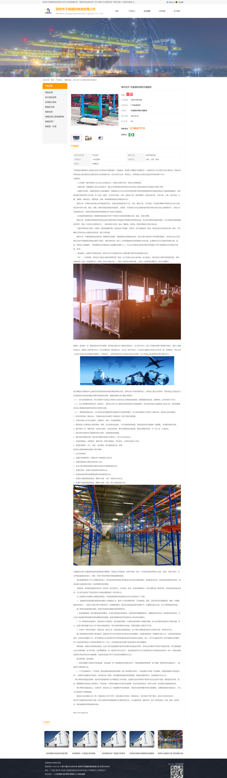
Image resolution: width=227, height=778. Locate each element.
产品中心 (132, 11)
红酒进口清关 (50, 102)
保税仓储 (68, 80)
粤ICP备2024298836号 (69, 766)
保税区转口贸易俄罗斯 (54, 117)
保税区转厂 (50, 122)
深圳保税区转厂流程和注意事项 (56, 753)
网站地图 (81, 774)
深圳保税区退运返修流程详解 (170, 753)
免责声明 (65, 774)
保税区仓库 (50, 107)
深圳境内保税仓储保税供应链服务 (85, 753)
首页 (117, 11)
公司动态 (162, 11)
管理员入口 (74, 774)
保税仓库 (49, 112)
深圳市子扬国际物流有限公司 (88, 766)
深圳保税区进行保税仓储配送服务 (141, 753)
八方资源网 (58, 774)
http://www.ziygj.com (80, 713)
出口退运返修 (50, 97)
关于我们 (177, 11)
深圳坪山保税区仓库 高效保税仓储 (113, 753)
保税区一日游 (50, 126)
